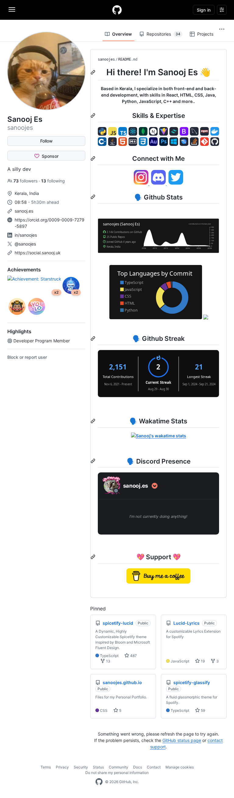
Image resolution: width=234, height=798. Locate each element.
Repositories (163, 34)
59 (202, 710)
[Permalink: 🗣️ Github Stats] (93, 197)
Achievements (24, 270)
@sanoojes (25, 243)
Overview (122, 34)
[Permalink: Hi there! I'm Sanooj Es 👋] (93, 72)
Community (118, 767)
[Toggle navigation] (11, 9)
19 (202, 661)
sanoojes (106, 59)
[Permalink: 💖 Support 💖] (93, 557)
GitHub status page (181, 740)
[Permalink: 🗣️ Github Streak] (93, 338)
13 (107, 661)
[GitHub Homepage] (99, 782)
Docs (137, 767)
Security (81, 767)
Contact (154, 767)
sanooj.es (24, 211)
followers (26, 180)
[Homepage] (117, 10)
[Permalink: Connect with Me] (93, 158)
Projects (205, 34)
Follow (46, 140)
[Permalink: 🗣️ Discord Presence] (93, 461)
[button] (222, 29)
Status (98, 767)
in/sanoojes (26, 235)
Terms (46, 767)
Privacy (62, 767)
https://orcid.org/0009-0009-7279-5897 (49, 223)
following (53, 180)
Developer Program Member (41, 340)
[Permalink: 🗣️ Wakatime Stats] (93, 421)
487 (133, 655)
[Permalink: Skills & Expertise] (93, 115)
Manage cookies (179, 767)
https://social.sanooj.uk (38, 252)
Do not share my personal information (117, 772)
